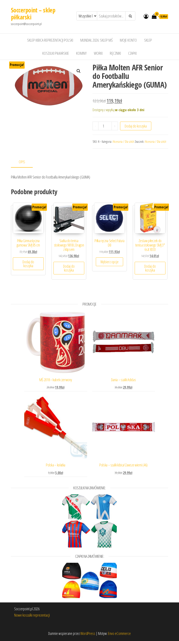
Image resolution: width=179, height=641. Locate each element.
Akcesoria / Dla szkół (123, 141)
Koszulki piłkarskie (55, 53)
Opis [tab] (22, 161)
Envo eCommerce (119, 633)
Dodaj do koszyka (136, 126)
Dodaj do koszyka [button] (28, 263)
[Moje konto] (146, 16)
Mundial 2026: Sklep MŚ (96, 40)
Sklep (148, 40)
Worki (98, 53)
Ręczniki (115, 53)
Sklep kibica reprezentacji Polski (50, 40)
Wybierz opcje (109, 261)
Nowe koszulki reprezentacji (32, 615)
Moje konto (128, 40)
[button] (79, 71)
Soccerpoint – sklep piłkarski (33, 13)
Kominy (81, 53)
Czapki (132, 53)
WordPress (87, 633)
